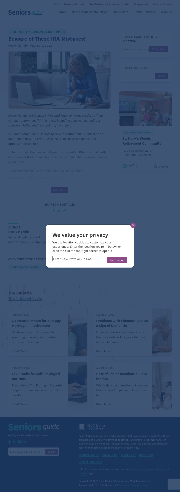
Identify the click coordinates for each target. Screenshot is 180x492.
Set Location (117, 260)
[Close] (133, 225)
